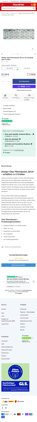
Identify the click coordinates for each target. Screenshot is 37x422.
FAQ (2, 313)
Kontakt (3, 309)
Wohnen (22, 324)
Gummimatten (24, 318)
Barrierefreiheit (5, 359)
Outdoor (22, 327)
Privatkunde (5, 1)
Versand (3, 356)
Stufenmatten (24, 315)
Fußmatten (23, 309)
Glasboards (14, 13)
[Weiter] (35, 54)
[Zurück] (2, 54)
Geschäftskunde (15, 1)
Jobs (2, 316)
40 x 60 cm (27, 68)
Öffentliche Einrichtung (25, 1)
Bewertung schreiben (18, 265)
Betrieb (7, 13)
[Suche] (18, 8)
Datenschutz (5, 353)
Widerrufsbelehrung (7, 347)
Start (2, 13)
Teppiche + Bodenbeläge (27, 312)
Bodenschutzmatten (26, 321)
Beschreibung (6, 166)
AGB (2, 344)
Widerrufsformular (6, 350)
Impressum (4, 341)
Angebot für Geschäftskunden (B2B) (8, 320)
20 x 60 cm (10, 68)
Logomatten (5, 324)
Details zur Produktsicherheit (12, 247)
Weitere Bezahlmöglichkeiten (24, 90)
